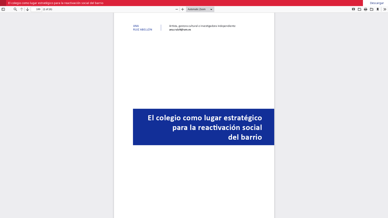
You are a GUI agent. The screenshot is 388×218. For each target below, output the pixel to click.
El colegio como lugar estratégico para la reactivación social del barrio (55, 3)
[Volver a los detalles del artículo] (3, 3)
